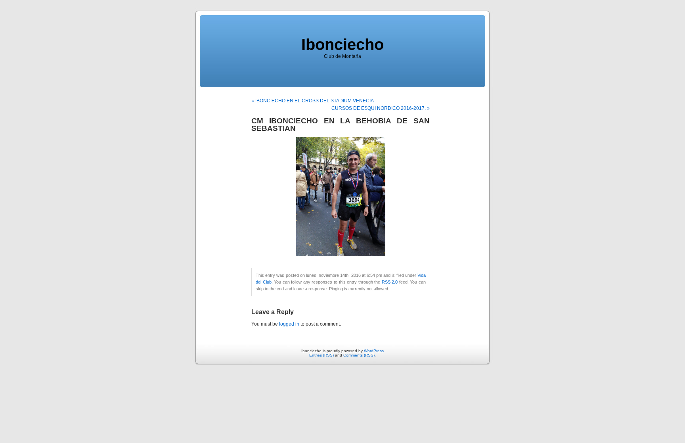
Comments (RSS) (359, 355)
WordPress (374, 351)
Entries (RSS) (321, 355)
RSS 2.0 (390, 282)
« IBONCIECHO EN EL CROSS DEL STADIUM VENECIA (312, 101)
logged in (289, 324)
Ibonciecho (342, 44)
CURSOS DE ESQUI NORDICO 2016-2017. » (380, 108)
